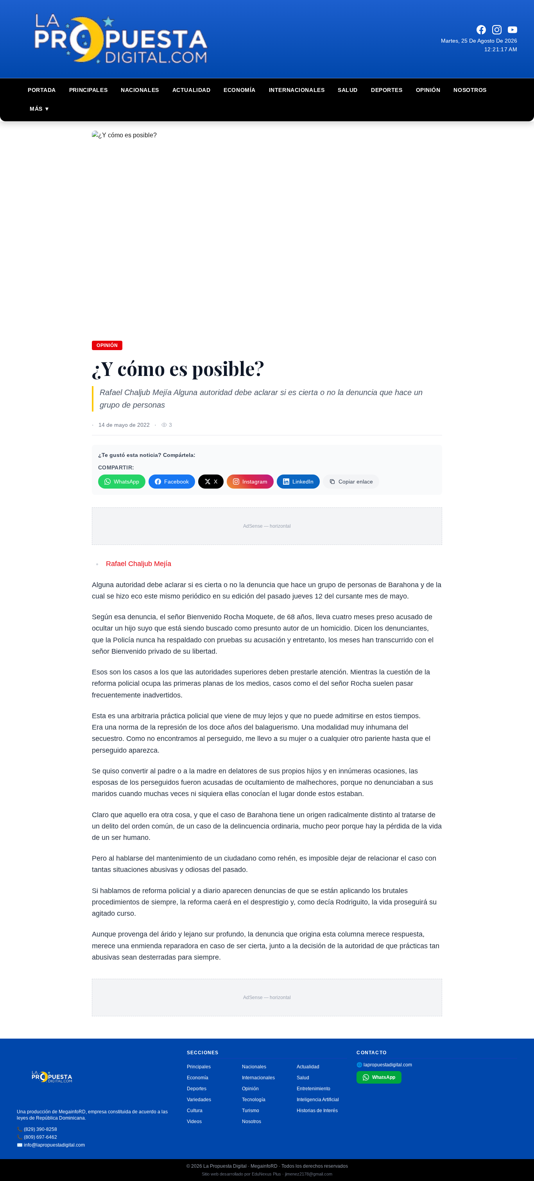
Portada (42, 90)
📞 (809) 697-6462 (37, 1137)
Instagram (254, 481)
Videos (194, 1121)
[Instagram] (497, 29)
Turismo (250, 1110)
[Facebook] (481, 29)
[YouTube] (512, 29)
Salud (348, 90)
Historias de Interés (317, 1110)
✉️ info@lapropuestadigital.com (51, 1145)
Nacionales (140, 90)
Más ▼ (40, 109)
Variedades (199, 1099)
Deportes (386, 90)
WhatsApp (126, 481)
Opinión (428, 90)
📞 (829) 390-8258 (37, 1129)
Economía (239, 90)
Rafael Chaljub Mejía (138, 564)
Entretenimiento (313, 1088)
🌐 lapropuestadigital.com (384, 1065)
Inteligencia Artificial (318, 1099)
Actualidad (191, 90)
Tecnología (253, 1099)
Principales (88, 90)
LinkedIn (303, 481)
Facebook (176, 481)
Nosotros (469, 90)
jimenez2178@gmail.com (308, 1174)
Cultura (194, 1110)
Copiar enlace (356, 481)
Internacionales (296, 90)
